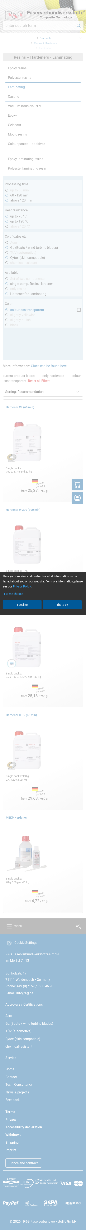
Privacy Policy (22, 586)
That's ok (62, 604)
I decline (22, 604)
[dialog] (43, 615)
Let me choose (13, 593)
